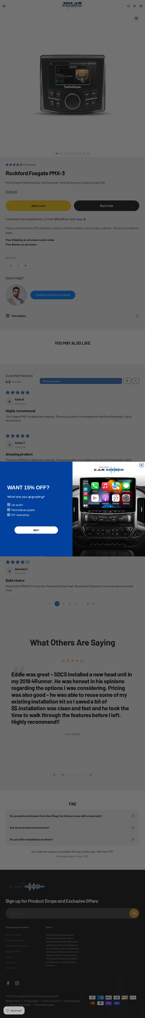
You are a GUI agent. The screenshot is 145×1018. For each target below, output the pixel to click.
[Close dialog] (141, 465)
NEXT (36, 530)
